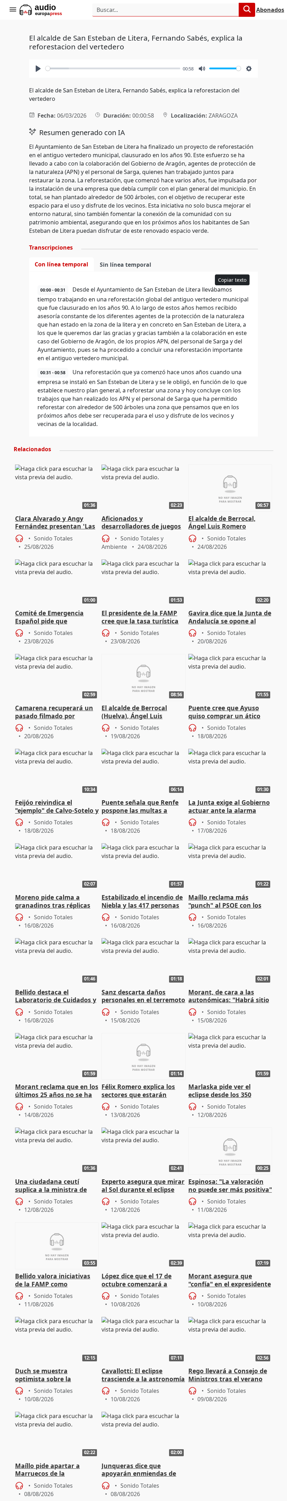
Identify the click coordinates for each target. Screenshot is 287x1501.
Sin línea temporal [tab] (125, 264)
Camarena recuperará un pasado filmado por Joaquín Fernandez (54, 712)
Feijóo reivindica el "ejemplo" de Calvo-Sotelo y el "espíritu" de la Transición (57, 806)
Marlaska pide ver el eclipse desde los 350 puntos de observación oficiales (223, 1091)
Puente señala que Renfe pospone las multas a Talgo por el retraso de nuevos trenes (140, 806)
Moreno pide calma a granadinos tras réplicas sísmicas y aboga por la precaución (52, 901)
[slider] (113, 68)
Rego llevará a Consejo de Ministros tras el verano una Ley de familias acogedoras (227, 1375)
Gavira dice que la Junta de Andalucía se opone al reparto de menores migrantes (229, 617)
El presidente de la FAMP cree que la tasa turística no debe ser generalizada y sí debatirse (143, 617)
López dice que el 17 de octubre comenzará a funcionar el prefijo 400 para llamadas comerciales (143, 1280)
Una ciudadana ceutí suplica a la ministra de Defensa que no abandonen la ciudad (51, 1186)
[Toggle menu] (13, 10)
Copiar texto (232, 280)
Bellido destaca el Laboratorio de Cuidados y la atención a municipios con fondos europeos (55, 996)
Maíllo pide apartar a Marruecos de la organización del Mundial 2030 (54, 1470)
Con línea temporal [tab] (61, 264)
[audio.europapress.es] (50, 10)
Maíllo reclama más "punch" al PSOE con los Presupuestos (224, 901)
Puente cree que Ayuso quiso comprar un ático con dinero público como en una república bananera (226, 712)
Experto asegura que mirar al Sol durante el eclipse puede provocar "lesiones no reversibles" (143, 1186)
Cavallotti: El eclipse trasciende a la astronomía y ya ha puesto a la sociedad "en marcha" (143, 1375)
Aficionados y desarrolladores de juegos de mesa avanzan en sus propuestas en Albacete (141, 523)
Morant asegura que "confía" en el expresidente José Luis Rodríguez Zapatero (229, 1280)
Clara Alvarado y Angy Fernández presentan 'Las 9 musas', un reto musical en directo (55, 523)
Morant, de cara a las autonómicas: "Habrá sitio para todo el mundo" (228, 996)
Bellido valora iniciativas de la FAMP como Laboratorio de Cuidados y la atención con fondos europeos (55, 1280)
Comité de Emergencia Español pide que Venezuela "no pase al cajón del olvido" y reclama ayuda (56, 617)
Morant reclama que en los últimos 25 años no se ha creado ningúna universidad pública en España (56, 1091)
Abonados (270, 10)
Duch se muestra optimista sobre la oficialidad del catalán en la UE (53, 1375)
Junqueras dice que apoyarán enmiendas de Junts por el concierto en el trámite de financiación (143, 1470)
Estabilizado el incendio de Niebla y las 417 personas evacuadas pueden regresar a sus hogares (142, 901)
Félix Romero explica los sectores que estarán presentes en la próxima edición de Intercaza (139, 1091)
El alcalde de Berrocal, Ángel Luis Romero (221, 523)
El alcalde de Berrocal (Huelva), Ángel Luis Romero (134, 712)
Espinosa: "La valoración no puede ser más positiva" (230, 1186)
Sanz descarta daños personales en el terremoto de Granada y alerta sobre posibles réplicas (143, 996)
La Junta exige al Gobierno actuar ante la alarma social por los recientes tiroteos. (229, 806)
